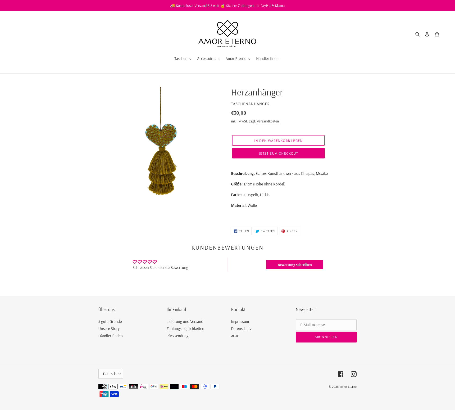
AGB (234, 335)
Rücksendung (177, 335)
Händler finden (110, 335)
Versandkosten (268, 121)
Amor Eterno (348, 386)
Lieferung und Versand (185, 321)
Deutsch (109, 373)
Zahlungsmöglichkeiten (185, 328)
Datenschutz (241, 328)
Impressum (240, 321)
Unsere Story (109, 328)
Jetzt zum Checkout (278, 153)
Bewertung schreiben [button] (295, 264)
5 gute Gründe (110, 321)
